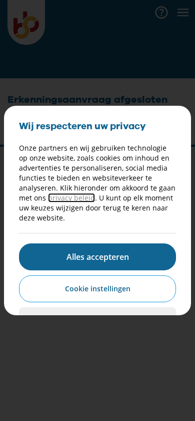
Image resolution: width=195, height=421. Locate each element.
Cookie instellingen (97, 288)
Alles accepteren (97, 256)
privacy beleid (71, 198)
